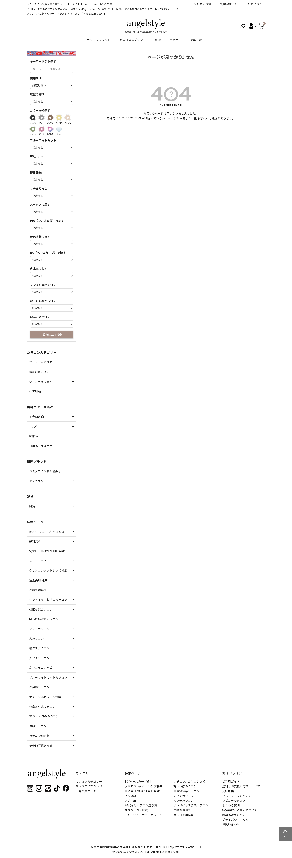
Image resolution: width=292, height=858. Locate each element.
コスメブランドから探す (45, 471)
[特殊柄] (50, 129)
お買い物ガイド (229, 4)
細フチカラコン (39, 648)
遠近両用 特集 (38, 580)
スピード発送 (38, 561)
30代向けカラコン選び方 (141, 805)
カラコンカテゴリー (89, 781)
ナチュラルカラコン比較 (189, 781)
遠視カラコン (38, 726)
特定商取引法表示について (239, 810)
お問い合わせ (256, 4)
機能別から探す (39, 372)
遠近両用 (130, 800)
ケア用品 (35, 391)
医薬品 (33, 436)
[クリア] (59, 129)
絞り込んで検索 (52, 334)
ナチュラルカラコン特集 (45, 697)
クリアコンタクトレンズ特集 (48, 570)
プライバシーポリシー (236, 820)
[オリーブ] (32, 129)
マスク (33, 426)
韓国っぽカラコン (41, 609)
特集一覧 (196, 40)
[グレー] (41, 117)
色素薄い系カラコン (42, 706)
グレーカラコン (39, 629)
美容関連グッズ (86, 791)
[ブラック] (32, 117)
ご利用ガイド (231, 781)
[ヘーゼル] (59, 117)
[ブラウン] (50, 117)
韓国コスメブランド (133, 40)
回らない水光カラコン (43, 619)
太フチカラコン (39, 658)
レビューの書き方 (234, 800)
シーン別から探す (40, 381)
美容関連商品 (38, 417)
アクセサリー (175, 40)
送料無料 (35, 541)
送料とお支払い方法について (241, 786)
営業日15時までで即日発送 (47, 551)
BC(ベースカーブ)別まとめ (46, 532)
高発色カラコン (39, 687)
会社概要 (228, 791)
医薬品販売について (235, 815)
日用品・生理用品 (41, 446)
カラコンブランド (98, 40)
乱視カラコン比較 (41, 668)
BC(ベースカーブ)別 (138, 781)
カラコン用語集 (39, 736)
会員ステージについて (236, 796)
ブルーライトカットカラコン (48, 677)
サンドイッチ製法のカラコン (48, 600)
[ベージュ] (67, 117)
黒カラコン (36, 638)
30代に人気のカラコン (44, 716)
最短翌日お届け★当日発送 (142, 791)
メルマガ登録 (202, 4)
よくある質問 (231, 805)
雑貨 (158, 40)
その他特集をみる (41, 745)
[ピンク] (41, 129)
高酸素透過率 (38, 590)
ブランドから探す (41, 362)
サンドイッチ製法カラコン (190, 805)
